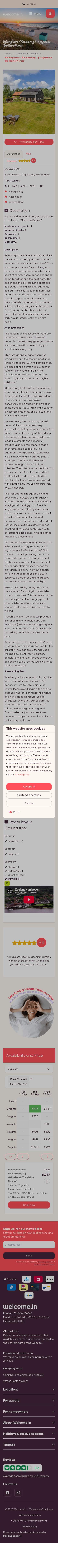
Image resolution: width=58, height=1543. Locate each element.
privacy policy (22, 774)
